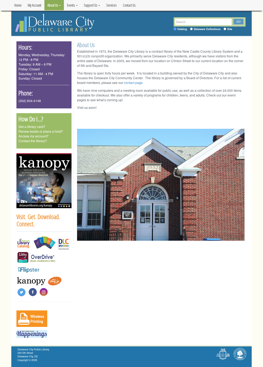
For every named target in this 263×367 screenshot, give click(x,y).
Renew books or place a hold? (40, 131)
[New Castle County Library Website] (240, 354)
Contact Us (129, 5)
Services (111, 5)
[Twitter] (21, 291)
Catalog (182, 29)
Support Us (91, 5)
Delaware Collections (207, 29)
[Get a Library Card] (44, 242)
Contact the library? (32, 140)
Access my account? (33, 136)
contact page (133, 82)
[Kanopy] (31, 280)
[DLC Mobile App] (64, 242)
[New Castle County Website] (223, 354)
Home (18, 5)
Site (229, 29)
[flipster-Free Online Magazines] (28, 269)
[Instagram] (44, 291)
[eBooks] (43, 257)
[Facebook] (33, 291)
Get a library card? (31, 126)
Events (71, 5)
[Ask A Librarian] (55, 280)
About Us (53, 5)
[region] (44, 180)
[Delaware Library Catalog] (23, 242)
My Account (34, 5)
